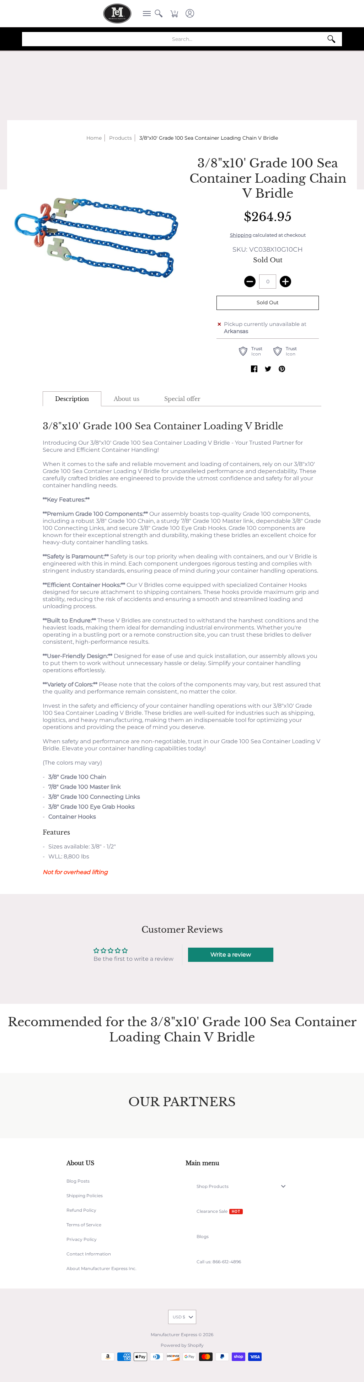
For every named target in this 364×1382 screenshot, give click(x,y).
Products (120, 138)
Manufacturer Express (174, 1334)
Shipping (241, 235)
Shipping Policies (84, 1195)
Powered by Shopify (182, 1345)
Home (94, 138)
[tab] (72, 398)
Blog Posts (78, 1181)
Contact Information (88, 1254)
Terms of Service (83, 1224)
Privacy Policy (81, 1239)
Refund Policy (81, 1210)
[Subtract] (250, 281)
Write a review (230, 954)
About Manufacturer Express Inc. (101, 1268)
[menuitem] (145, 13)
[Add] (285, 281)
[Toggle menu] (285, 1186)
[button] (145, 13)
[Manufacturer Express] (117, 13)
